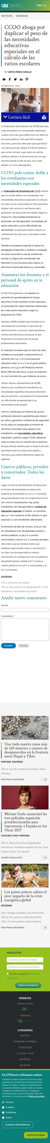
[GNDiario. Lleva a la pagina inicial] (11, 6)
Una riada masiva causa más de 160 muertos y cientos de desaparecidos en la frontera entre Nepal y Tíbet (26, 750)
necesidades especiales (25, 591)
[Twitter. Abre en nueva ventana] (15, 79)
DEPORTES (25, 1059)
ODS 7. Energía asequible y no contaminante (22, 913)
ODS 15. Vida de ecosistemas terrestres (20, 769)
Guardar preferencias (17, 1125)
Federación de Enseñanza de (22, 191)
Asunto (4, 605)
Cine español (23, 851)
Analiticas (10, 1107)
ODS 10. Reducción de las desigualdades (21, 587)
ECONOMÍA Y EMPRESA (25, 1041)
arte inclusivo (7, 847)
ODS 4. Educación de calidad (15, 582)
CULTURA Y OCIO (10, 835)
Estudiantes (6, 591)
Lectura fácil (18, 117)
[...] (25, 1009)
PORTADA (6, 762)
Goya (45, 847)
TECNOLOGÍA (25, 1047)
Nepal (43, 769)
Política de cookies (36, 1096)
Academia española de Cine (28, 847)
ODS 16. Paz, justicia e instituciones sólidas (21, 917)
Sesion (9, 1117)
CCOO (45, 587)
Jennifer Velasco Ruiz (11, 857)
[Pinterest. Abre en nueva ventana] (27, 79)
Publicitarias (11, 1112)
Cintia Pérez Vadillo (20, 72)
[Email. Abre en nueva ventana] (4, 79)
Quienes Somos (25, 1003)
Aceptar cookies (36, 1135)
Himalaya (5, 773)
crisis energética (33, 921)
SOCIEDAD (22, 15)
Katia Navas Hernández (12, 779)
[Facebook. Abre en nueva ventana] (10, 79)
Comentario (7, 616)
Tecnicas (9, 1102)
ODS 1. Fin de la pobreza (13, 921)
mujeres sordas (8, 851)
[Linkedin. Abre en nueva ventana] (21, 79)
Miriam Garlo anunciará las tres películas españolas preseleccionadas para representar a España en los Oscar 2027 (25, 822)
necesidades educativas (30, 433)
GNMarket (25, 1015)
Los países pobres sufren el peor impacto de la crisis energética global (25, 896)
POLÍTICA (25, 1035)
